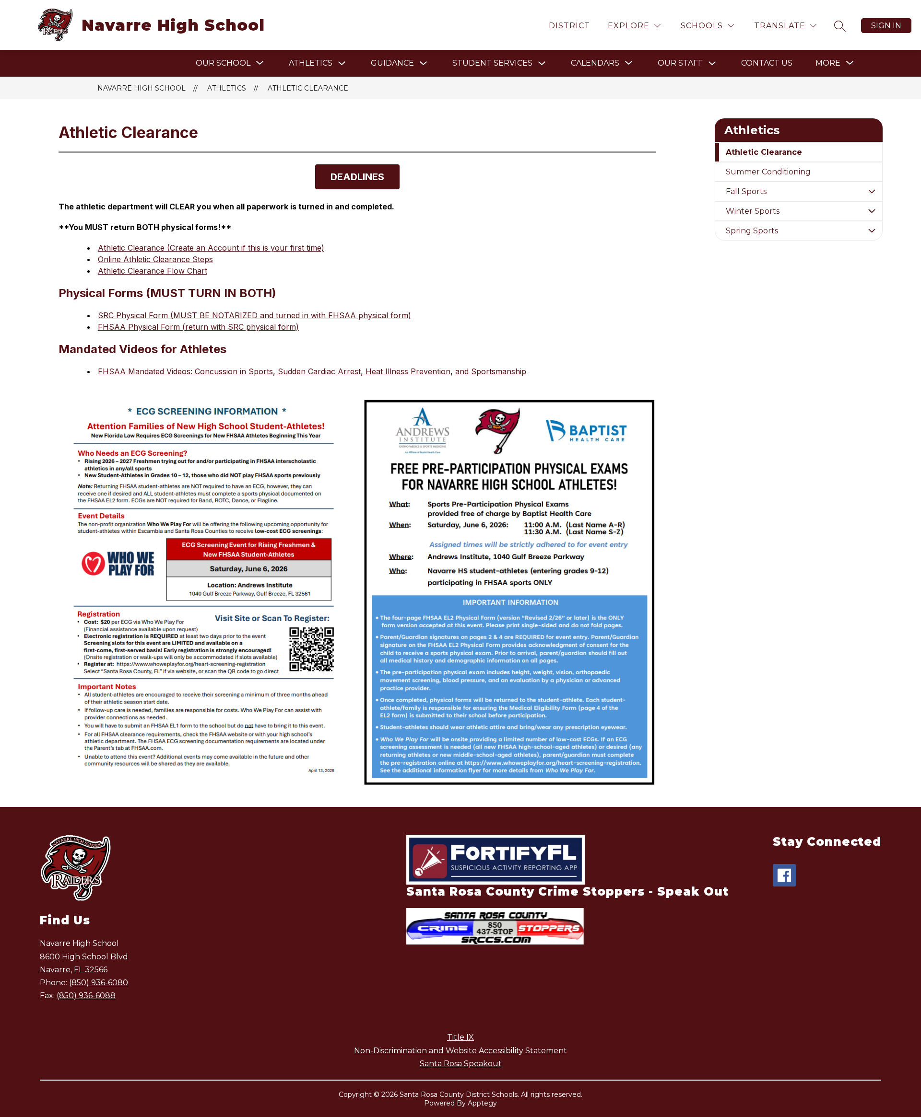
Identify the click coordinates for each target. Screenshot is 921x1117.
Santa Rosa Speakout (461, 1063)
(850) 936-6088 (86, 995)
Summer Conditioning (768, 171)
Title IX (460, 1037)
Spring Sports (752, 230)
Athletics (310, 63)
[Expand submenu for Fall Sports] (871, 191)
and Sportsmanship (490, 371)
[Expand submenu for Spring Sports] (871, 230)
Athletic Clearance (308, 88)
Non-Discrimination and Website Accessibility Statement (460, 1050)
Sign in (886, 25)
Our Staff (680, 63)
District (569, 25)
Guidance (392, 63)
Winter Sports (752, 211)
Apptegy (482, 1103)
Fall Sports (746, 191)
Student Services (492, 63)
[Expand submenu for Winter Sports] (871, 211)
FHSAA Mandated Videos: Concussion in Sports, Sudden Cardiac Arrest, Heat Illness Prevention (274, 371)
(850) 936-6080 (98, 982)
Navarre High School (141, 88)
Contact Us (766, 63)
